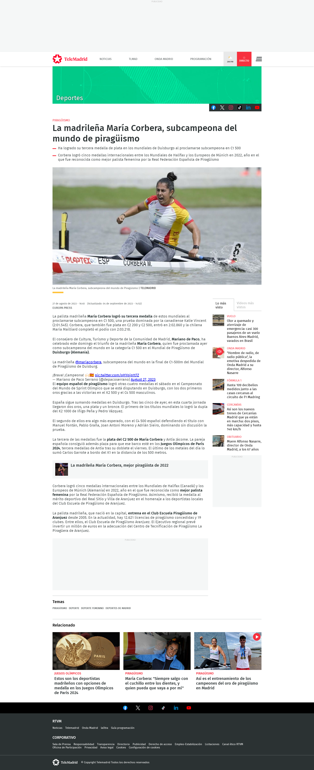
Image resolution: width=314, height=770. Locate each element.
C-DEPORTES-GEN (157, 85)
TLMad (133, 59)
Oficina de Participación (67, 747)
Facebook (213, 107)
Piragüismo (61, 120)
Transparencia (105, 744)
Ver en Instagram (150, 708)
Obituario (234, 436)
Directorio (123, 744)
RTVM (57, 721)
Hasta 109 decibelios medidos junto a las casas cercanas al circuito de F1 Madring (218, 384)
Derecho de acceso (160, 744)
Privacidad (90, 747)
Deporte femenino (92, 608)
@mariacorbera (88, 362)
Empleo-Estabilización (188, 744)
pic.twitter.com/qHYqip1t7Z (117, 375)
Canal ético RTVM (232, 744)
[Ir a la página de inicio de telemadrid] (70, 59)
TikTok (239, 107)
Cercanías (234, 404)
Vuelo (231, 316)
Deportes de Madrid (118, 608)
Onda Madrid (164, 59)
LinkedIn (248, 107)
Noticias (106, 59)
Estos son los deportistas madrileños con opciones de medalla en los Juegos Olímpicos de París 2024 (86, 651)
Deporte (74, 608)
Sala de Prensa (62, 744)
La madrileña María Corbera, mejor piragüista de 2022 (61, 469)
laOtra (104, 728)
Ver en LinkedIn (176, 708)
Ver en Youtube (188, 708)
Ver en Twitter (138, 709)
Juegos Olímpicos (67, 673)
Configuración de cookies (144, 747)
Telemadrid (72, 728)
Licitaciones (212, 744)
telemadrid (65, 762)
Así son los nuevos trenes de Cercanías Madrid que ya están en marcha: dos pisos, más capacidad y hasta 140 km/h (218, 409)
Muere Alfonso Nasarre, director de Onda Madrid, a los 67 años (218, 441)
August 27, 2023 (143, 379)
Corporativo (64, 737)
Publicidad (139, 744)
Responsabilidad (84, 744)
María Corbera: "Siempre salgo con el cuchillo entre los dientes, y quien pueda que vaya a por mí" (157, 651)
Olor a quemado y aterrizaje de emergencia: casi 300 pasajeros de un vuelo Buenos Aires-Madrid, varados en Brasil (218, 320)
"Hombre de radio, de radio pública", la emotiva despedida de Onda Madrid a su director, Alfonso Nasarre (218, 352)
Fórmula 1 (234, 380)
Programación (200, 59)
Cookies (121, 747)
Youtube (257, 107)
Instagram (231, 107)
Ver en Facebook (125, 709)
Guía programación (122, 728)
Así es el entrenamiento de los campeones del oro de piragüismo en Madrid (227, 651)
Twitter (222, 107)
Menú (258, 59)
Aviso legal (106, 747)
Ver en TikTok (163, 709)
